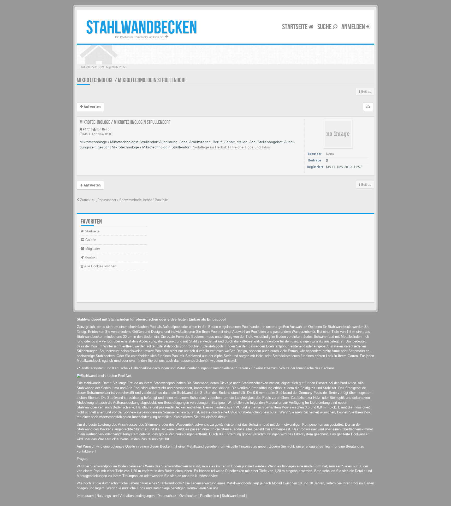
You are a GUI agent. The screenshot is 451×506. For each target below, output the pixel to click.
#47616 (87, 129)
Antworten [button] (92, 107)
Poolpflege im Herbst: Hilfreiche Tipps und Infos (231, 147)
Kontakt (90, 257)
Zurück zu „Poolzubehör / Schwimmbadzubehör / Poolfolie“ (124, 200)
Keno (105, 129)
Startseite (295, 27)
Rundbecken (209, 496)
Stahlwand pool (233, 496)
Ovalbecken (188, 496)
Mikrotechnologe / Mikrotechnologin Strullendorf (131, 80)
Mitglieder (92, 249)
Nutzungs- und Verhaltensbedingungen (126, 496)
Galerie (90, 240)
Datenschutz (166, 496)
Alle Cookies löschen (99, 266)
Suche (325, 27)
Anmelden (353, 27)
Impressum (85, 496)
